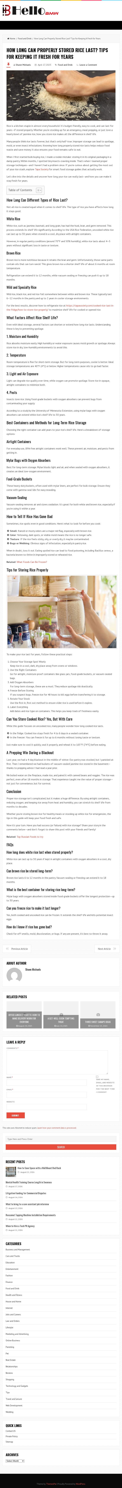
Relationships (12, 1366)
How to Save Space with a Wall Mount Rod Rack (39, 1168)
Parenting (10, 1347)
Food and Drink (24, 38)
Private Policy (12, 1436)
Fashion (9, 1275)
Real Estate (11, 1360)
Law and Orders (13, 1321)
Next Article (104, 948)
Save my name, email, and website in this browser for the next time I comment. (105, 1085)
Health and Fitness (14, 1295)
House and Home (13, 1301)
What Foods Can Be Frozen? (32, 562)
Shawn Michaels (23, 64)
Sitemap (9, 1441)
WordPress (80, 1484)
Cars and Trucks (13, 1256)
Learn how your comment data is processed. (57, 1128)
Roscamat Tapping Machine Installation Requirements (31, 1215)
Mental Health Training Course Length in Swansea (29, 1182)
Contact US (11, 1431)
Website (11, 1102)
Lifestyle (9, 1327)
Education (10, 1262)
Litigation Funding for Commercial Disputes (26, 1193)
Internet (9, 1308)
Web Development (14, 1405)
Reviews (9, 1373)
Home (12, 38)
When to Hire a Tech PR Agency (20, 1226)
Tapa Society (41, 169)
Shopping (10, 1379)
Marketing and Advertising (17, 1334)
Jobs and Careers (13, 1314)
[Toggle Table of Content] (37, 190)
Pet (7, 1353)
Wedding (9, 1412)
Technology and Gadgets (17, 1386)
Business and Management (18, 1249)
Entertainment (12, 1269)
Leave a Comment (88, 64)
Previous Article (19, 948)
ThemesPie (51, 1484)
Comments (12, 1048)
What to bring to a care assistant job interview (27, 1204)
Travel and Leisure (14, 1399)
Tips (8, 1392)
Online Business (13, 1340)
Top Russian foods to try (30, 836)
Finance (9, 1282)
